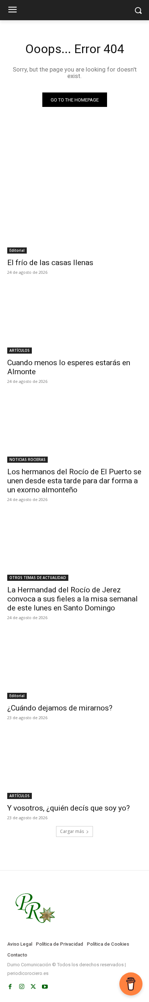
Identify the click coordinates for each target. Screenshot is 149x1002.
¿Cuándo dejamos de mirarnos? (59, 708)
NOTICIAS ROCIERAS (27, 459)
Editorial (17, 250)
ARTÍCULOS (19, 350)
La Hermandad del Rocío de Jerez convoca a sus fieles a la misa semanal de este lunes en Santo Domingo (72, 599)
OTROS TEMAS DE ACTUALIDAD (37, 577)
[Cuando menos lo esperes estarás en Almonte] (74, 320)
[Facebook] (10, 987)
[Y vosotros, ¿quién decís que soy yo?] (74, 765)
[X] (33, 987)
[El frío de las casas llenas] (74, 220)
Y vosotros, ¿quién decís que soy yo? (68, 808)
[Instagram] (22, 987)
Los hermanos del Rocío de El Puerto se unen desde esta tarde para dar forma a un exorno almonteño (74, 480)
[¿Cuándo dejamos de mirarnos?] (74, 665)
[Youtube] (45, 987)
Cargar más (72, 831)
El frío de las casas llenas (50, 262)
